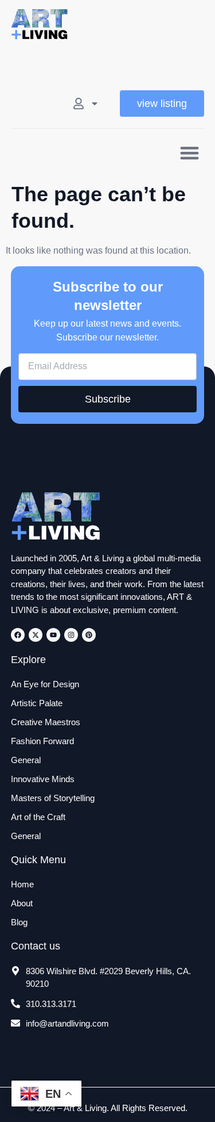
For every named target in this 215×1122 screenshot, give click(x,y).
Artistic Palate (36, 703)
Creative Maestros (45, 722)
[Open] (94, 103)
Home (22, 884)
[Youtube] (53, 635)
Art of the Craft (38, 817)
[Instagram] (71, 635)
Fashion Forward (42, 741)
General (26, 760)
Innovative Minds (43, 779)
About (22, 903)
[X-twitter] (35, 635)
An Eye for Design (45, 684)
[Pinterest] (89, 635)
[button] (189, 152)
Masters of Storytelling (53, 798)
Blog (19, 922)
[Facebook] (18, 635)
